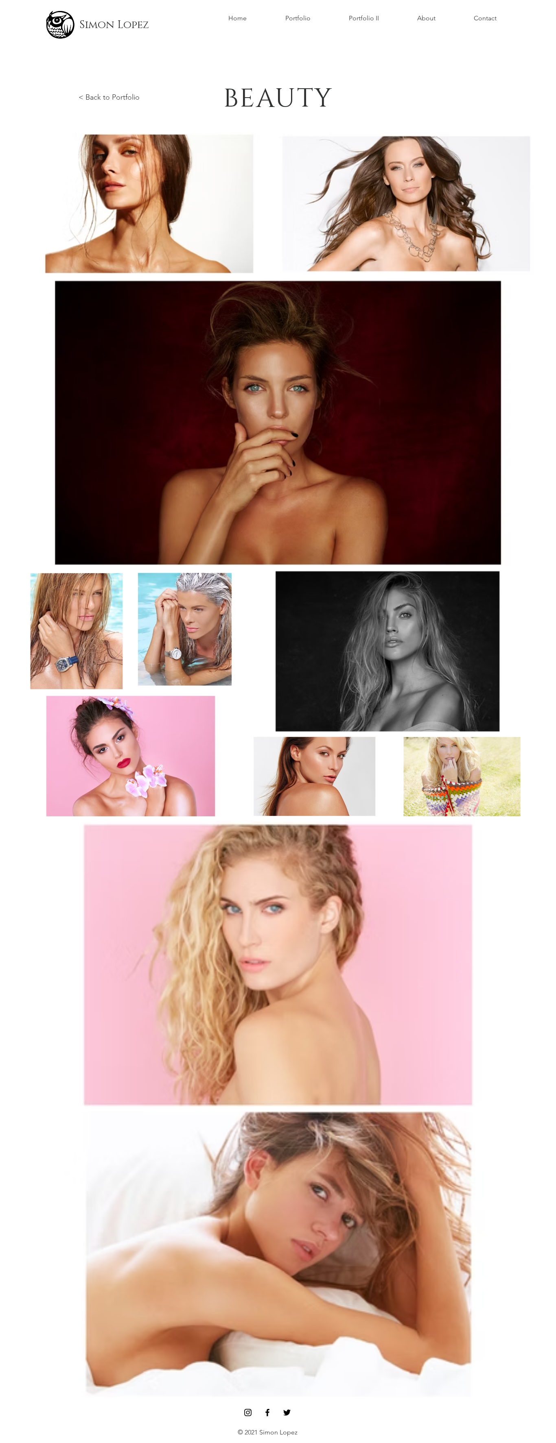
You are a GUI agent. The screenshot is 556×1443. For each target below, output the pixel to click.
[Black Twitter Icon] (287, 1412)
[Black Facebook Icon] (267, 1412)
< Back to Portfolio (109, 97)
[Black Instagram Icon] (248, 1412)
